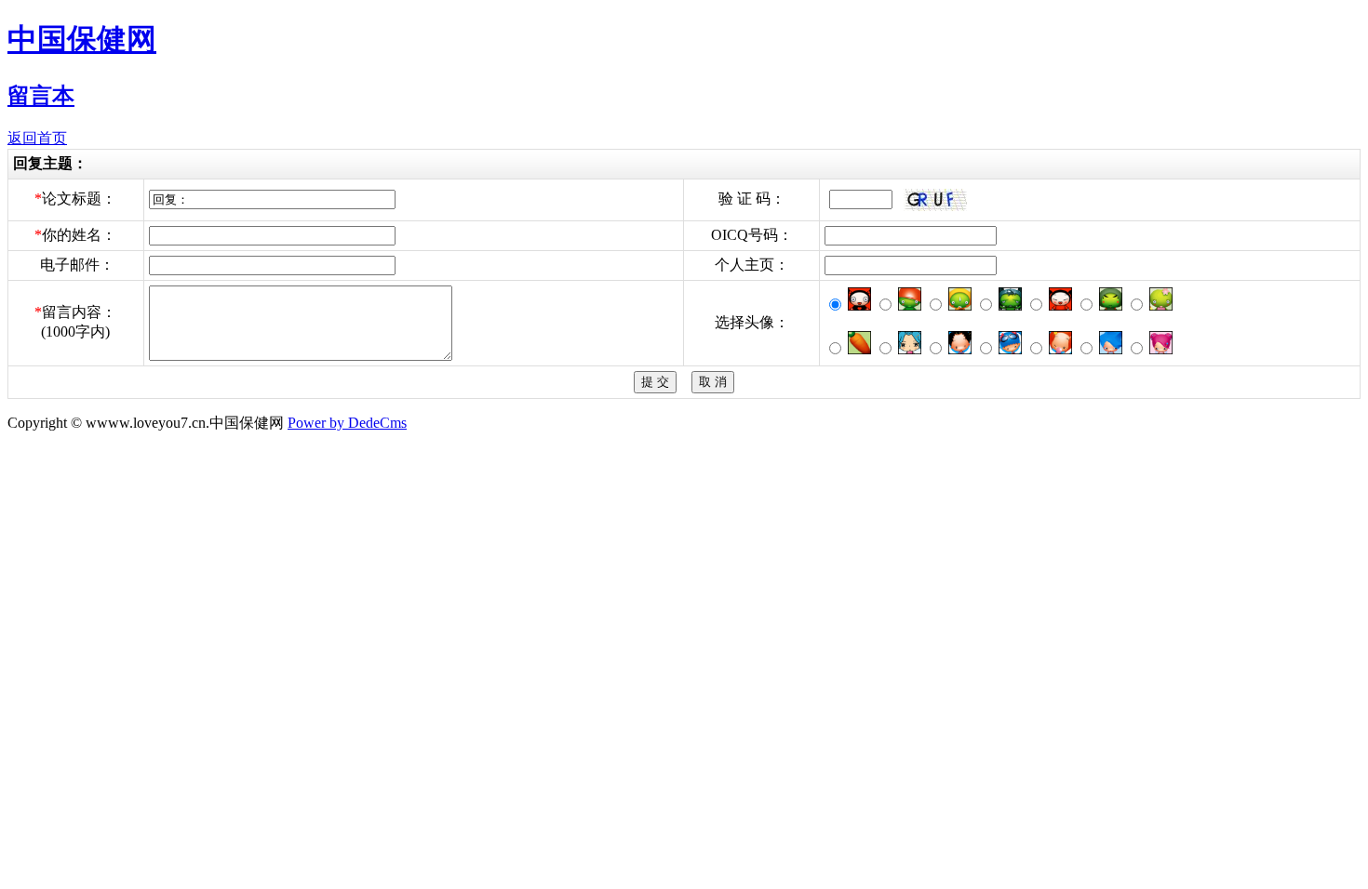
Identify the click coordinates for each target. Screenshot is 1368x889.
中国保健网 (81, 39)
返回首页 (37, 138)
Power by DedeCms (347, 423)
